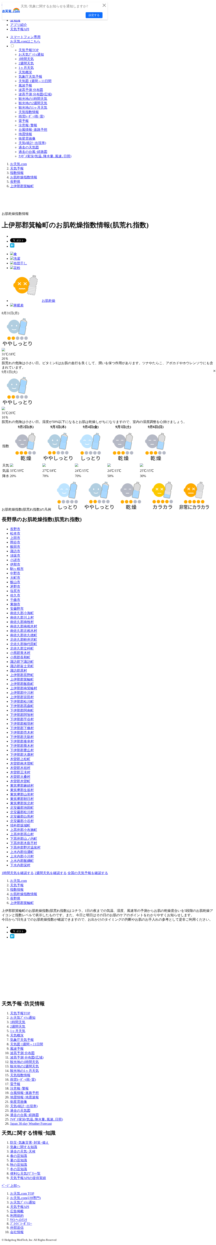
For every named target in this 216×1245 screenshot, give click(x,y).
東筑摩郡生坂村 (22, 790)
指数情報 (17, 173)
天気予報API (19, 29)
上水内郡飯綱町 (22, 861)
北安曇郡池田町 (22, 807)
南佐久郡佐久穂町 (23, 635)
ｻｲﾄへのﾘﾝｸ (18, 1220)
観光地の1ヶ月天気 (33, 107)
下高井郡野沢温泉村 (25, 847)
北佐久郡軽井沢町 (23, 639)
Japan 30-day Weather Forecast (31, 1123)
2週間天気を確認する (51, 873)
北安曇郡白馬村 (22, 816)
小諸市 (15, 560)
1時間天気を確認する (18, 873)
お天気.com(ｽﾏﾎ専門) (25, 1198)
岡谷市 (15, 542)
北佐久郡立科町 (22, 648)
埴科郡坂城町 (20, 825)
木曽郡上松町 (20, 759)
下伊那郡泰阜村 (22, 741)
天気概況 (25, 72)
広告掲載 (17, 1211)
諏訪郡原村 (18, 670)
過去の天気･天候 (22, 1151)
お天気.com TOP (22, 1193)
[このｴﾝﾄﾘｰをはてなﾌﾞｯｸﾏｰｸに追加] (12, 246)
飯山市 (15, 582)
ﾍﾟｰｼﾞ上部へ (11, 1185)
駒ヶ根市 (17, 569)
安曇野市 (17, 608)
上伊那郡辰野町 (22, 675)
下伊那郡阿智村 (22, 715)
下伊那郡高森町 (22, 706)
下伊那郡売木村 (22, 732)
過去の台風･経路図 (33, 152)
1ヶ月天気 (26, 68)
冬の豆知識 (18, 1169)
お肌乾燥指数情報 (23, 177)
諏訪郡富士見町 (22, 666)
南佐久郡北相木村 (23, 631)
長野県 (15, 181)
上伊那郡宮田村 (22, 697)
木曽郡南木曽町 (22, 763)
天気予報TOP (29, 50)
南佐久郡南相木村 (23, 626)
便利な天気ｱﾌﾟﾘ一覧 (25, 1173)
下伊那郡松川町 (22, 701)
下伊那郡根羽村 (22, 723)
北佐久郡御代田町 (23, 644)
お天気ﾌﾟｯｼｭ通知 (31, 54)
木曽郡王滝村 (20, 772)
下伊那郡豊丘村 (22, 750)
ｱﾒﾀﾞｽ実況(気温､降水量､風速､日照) (45, 156)
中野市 (15, 573)
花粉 (17, 268)
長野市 (15, 529)
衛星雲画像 (27, 138)
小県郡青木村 (20, 653)
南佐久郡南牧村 (22, 622)
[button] (214, 371)
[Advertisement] (78, 201)
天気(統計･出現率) (32, 143)
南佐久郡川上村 (22, 617)
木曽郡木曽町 (20, 781)
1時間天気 (26, 59)
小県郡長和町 (20, 657)
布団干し (20, 263)
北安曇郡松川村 (22, 812)
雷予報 (24, 121)
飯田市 (15, 546)
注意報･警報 (28, 125)
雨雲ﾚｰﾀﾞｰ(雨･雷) (31, 116)
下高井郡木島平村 (23, 843)
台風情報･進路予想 (33, 129)
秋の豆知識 (18, 1164)
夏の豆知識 (18, 1160)
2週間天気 (26, 63)
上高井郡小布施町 (23, 830)
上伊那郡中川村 (22, 692)
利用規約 (17, 1215)
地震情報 (25, 134)
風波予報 (25, 85)
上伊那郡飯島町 (22, 684)
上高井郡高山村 (22, 834)
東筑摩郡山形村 (22, 794)
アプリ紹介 (18, 25)
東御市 (15, 604)
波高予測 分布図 (31, 90)
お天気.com (18, 164)
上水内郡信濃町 (22, 852)
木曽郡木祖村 (20, 768)
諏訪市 (15, 551)
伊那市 (15, 564)
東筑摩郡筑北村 (22, 803)
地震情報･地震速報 (24, 1097)
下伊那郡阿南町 (22, 710)
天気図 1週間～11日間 (35, 81)
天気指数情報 (29, 112)
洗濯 (17, 258)
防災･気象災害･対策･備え (29, 1142)
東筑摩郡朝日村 (22, 799)
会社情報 (17, 1232)
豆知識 (15, 20)
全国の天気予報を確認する (88, 873)
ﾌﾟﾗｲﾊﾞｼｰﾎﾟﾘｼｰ (21, 1223)
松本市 (15, 533)
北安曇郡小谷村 (22, 821)
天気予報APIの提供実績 (28, 1178)
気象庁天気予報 (30, 76)
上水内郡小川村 (22, 856)
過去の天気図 (29, 147)
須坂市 (15, 555)
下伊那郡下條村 (22, 728)
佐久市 (15, 595)
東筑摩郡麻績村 (22, 785)
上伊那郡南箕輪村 (23, 688)
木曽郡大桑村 (20, 776)
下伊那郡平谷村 (22, 719)
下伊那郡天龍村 (22, 737)
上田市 (15, 538)
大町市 (15, 577)
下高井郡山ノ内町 (23, 838)
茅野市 (15, 586)
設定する (94, 15)
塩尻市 (15, 591)
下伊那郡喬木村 (22, 746)
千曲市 (15, 600)
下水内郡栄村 (20, 865)
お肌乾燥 (48, 300)
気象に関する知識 (23, 1147)
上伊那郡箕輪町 (22, 186)
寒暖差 (19, 305)
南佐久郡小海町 (22, 613)
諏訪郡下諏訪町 (22, 661)
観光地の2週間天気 (33, 103)
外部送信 (17, 1227)
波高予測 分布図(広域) (35, 94)
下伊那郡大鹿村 (22, 754)
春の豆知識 (18, 1156)
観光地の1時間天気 (33, 98)
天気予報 (17, 168)
